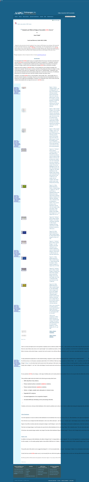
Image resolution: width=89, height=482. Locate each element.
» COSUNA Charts (40, 469)
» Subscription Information (30, 476)
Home (16, 16)
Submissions (50, 16)
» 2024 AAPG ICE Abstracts (19, 469)
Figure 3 (27, 363)
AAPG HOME (71, 480)
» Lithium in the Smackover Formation (18, 473)
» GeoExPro (28, 471)
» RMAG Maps (40, 474)
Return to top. (23, 339)
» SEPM (27, 472)
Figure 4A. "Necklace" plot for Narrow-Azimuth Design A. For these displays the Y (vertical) (54, 151)
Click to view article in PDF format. (24, 24)
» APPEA (27, 469)
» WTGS (27, 474)
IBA (45, 16)
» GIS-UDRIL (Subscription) (54, 472)
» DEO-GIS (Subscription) (53, 471)
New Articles (26, 16)
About (20, 16)
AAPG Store (42, 466)
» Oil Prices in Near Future (18, 471)
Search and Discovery (19, 466)
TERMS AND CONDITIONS (52, 480)
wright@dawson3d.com (41, 54)
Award (41, 16)
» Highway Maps (40, 471)
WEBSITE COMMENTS (64, 480)
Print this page (56, 20)
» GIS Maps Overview (53, 469)
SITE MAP (58, 480)
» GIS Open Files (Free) (53, 474)
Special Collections (34, 16)
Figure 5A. (51, 185)
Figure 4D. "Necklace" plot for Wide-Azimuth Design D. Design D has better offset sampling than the (54, 271)
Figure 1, (86, 358)
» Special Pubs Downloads (42, 472)
